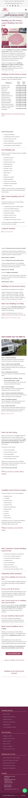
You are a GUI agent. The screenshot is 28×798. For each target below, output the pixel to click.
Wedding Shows (7, 724)
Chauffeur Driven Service (9, 738)
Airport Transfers (7, 741)
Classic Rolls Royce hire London (10, 760)
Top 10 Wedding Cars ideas (9, 727)
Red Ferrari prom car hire (9, 765)
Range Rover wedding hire (9, 768)
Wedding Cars (18, 795)
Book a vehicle (6, 714)
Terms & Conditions (8, 746)
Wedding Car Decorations (9, 716)
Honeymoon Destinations (9, 722)
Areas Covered (6, 743)
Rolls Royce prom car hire (9, 763)
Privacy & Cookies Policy (9, 749)
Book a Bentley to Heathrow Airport (11, 757)
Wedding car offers (7, 736)
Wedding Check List (7, 719)
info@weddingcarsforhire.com (15, 3)
